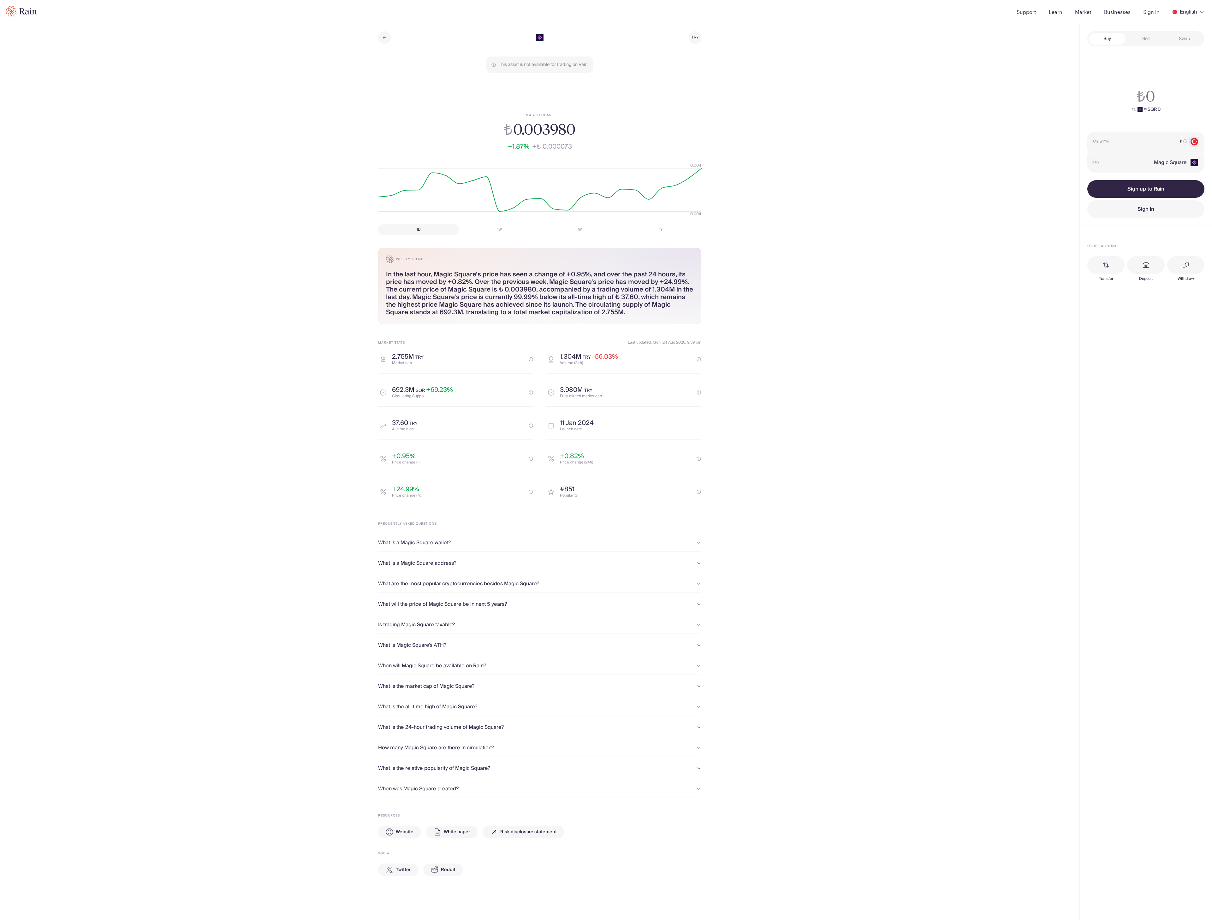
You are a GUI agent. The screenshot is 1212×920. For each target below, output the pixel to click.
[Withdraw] (1185, 265)
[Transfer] (1106, 265)
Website (404, 832)
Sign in (1146, 209)
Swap (1184, 39)
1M (580, 229)
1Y (661, 229)
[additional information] (530, 359)
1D (419, 229)
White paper (457, 832)
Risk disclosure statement (528, 832)
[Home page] (21, 11)
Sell (1146, 39)
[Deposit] (1145, 265)
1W (499, 229)
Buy (1107, 39)
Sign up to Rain (1145, 189)
